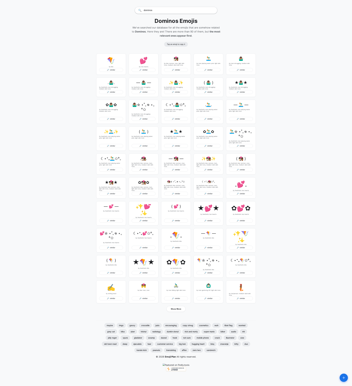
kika (123, 331)
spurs (125, 338)
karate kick (142, 350)
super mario (209, 331)
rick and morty (191, 331)
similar (111, 70)
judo (157, 325)
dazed (164, 338)
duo (246, 344)
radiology (156, 331)
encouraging (171, 325)
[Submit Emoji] (344, 378)
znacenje (224, 344)
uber (133, 331)
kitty (236, 344)
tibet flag (228, 325)
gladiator (138, 338)
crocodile (145, 325)
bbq (212, 344)
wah (216, 325)
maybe (110, 325)
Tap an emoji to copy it (176, 44)
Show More (176, 309)
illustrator (230, 338)
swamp (151, 338)
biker (223, 331)
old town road (110, 344)
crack (217, 338)
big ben (182, 344)
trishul (143, 331)
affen (184, 350)
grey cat (111, 331)
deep (125, 344)
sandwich (211, 350)
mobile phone (203, 338)
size (242, 338)
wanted (242, 325)
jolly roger (112, 338)
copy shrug (188, 325)
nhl (243, 331)
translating (171, 350)
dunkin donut (173, 331)
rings (121, 325)
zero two (197, 350)
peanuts (156, 350)
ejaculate (137, 344)
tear (149, 344)
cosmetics (203, 325)
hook (175, 338)
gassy (132, 325)
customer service (165, 344)
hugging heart (198, 344)
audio (233, 331)
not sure (187, 338)
